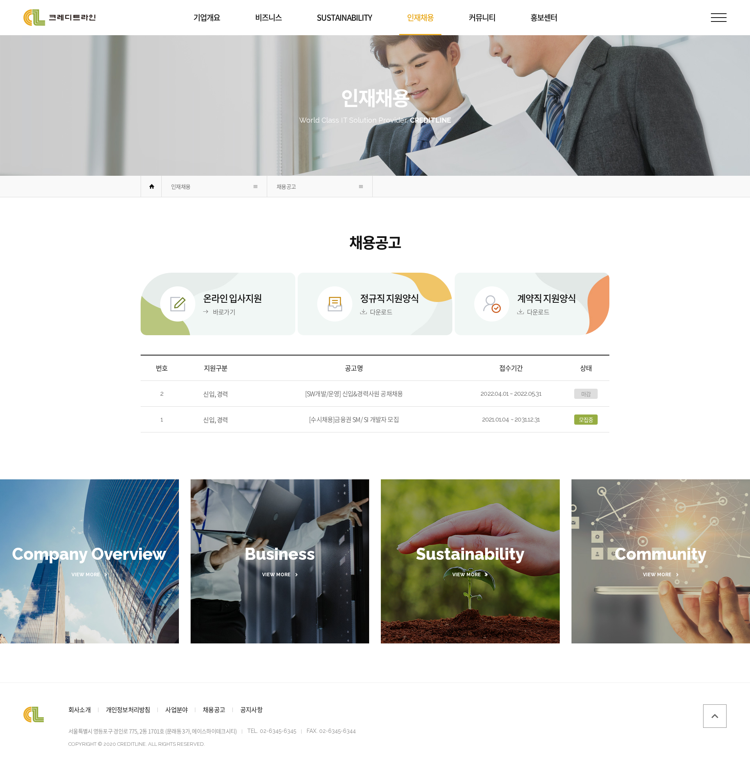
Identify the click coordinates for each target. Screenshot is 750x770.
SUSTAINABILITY (344, 17)
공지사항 (251, 709)
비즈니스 (268, 17)
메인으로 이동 (151, 186)
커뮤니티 (482, 17)
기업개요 (206, 17)
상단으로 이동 (715, 716)
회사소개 (79, 709)
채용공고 (286, 186)
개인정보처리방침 (128, 709)
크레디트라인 (59, 17)
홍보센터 (543, 17)
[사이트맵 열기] (719, 17)
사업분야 (176, 709)
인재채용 (420, 17)
